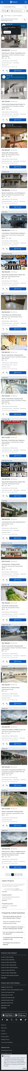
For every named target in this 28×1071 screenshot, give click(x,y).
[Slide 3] (12, 46)
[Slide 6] (16, 46)
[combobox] (13, 6)
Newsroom (4, 1028)
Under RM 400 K (5, 905)
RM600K (17, 888)
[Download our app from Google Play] (20, 1015)
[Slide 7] (17, 46)
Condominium (15, 889)
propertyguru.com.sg (6, 1053)
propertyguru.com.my (6, 1050)
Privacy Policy (5, 1036)
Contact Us (4, 1033)
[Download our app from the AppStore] (7, 1015)
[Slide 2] (11, 46)
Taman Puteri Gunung (6, 898)
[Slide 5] (16, 146)
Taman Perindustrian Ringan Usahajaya (11, 896)
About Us (3, 1025)
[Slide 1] (10, 46)
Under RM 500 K (13, 905)
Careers (3, 1030)
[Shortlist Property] (25, 30)
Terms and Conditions (7, 1042)
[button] (2, 15)
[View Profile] (14, 76)
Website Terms (5, 1039)
